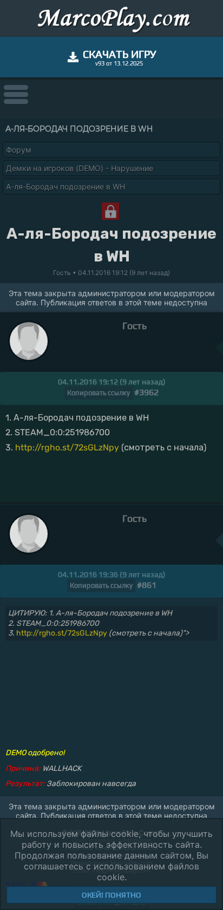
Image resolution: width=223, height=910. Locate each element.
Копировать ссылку (98, 393)
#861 (146, 585)
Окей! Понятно (111, 895)
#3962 (146, 392)
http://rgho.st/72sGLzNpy (67, 447)
